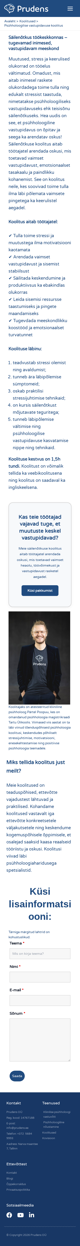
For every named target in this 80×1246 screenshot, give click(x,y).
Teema (17, 943)
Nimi (15, 966)
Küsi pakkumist (40, 590)
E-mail (17, 990)
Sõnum (17, 1013)
